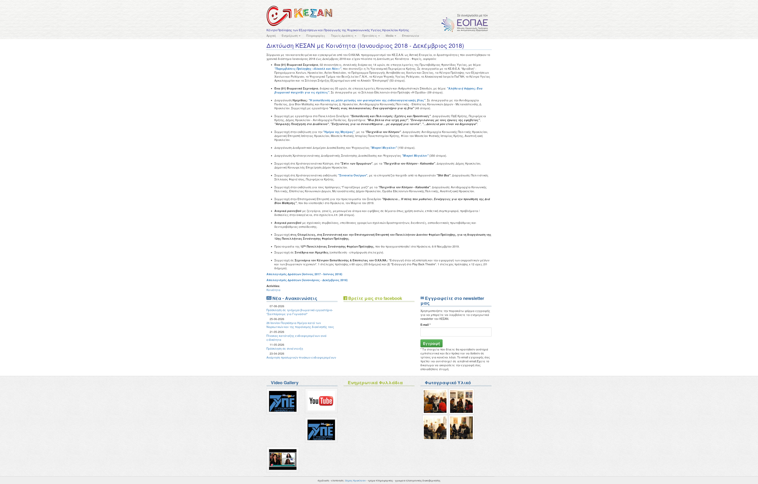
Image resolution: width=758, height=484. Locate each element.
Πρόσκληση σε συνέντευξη (284, 348)
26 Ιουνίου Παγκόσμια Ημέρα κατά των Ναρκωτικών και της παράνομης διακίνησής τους (300, 325)
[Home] (299, 16)
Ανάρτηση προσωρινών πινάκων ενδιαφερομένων (301, 357)
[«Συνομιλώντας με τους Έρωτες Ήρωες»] (435, 401)
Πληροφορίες (315, 36)
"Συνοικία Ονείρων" (352, 175)
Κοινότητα (273, 290)
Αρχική (271, 36)
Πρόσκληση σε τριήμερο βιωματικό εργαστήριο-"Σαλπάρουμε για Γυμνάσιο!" (299, 312)
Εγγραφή (431, 343)
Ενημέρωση (290, 36)
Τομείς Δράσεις (342, 36)
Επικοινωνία (410, 36)
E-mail (425, 325)
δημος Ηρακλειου (355, 480)
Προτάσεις (370, 36)
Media (390, 36)
